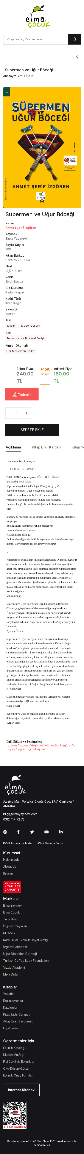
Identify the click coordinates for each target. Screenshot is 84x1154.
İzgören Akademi (15, 947)
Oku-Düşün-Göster (16, 1068)
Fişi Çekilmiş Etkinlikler (18, 1061)
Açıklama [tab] (13, 447)
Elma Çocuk (11, 912)
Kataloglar (10, 1007)
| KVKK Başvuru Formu (48, 843)
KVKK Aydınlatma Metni (17, 843)
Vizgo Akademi (14, 967)
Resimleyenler (13, 1000)
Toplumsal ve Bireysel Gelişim (26, 338)
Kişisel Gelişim (30, 325)
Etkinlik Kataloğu (14, 1048)
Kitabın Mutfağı (13, 1054)
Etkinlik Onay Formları (18, 1075)
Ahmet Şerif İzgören (20, 228)
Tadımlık (24, 394)
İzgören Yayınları (15, 926)
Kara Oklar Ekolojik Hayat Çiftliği (25, 940)
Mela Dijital (10, 974)
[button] (77, 57)
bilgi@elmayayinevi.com (20, 814)
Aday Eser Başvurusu (18, 1021)
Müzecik (9, 933)
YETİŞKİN (27, 76)
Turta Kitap (11, 919)
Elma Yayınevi (12, 905)
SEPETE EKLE (32, 430)
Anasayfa (9, 76)
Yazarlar (9, 994)
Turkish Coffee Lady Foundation (26, 960)
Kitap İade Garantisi (17, 1014)
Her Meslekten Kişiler (20, 351)
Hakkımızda (11, 859)
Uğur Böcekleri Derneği (20, 953)
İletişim (11, 325)
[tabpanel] (42, 147)
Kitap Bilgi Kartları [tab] (46, 447)
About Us (9, 866)
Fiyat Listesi (11, 1028)
